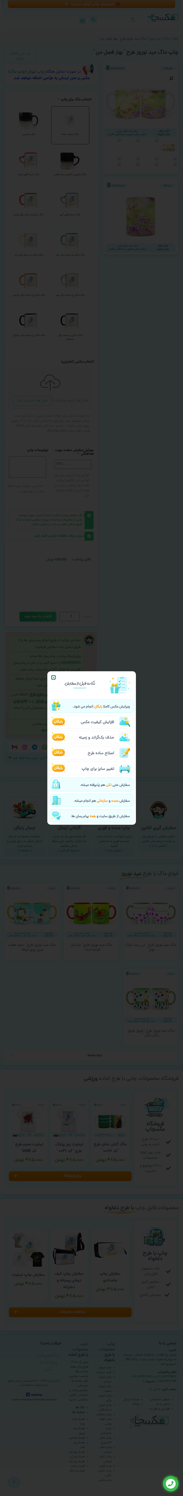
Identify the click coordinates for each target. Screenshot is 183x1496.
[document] (91, 748)
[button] (53, 677)
